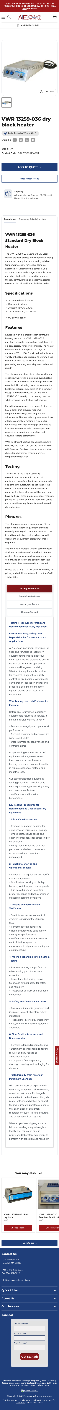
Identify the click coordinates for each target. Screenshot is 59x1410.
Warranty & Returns (29, 604)
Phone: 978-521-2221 (12, 1269)
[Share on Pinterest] (33, 140)
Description (10, 219)
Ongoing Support (29, 612)
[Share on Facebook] (15, 140)
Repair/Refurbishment (29, 596)
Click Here (20, 1402)
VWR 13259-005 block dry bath (16, 1216)
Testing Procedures (29, 588)
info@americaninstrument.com (16, 1280)
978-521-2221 (35, 25)
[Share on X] (21, 140)
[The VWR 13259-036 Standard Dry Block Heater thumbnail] (6, 102)
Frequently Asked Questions (32, 219)
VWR (12, 148)
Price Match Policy (29, 178)
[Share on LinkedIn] (27, 140)
